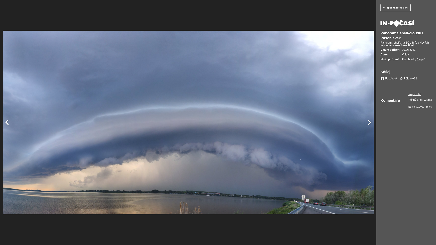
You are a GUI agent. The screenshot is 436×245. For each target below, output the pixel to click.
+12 (414, 78)
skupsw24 (414, 94)
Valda (405, 54)
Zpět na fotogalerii (397, 7)
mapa (421, 59)
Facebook (391, 78)
